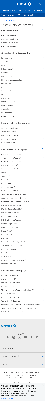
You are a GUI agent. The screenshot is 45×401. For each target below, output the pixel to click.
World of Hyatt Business (10, 301)
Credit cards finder (8, 46)
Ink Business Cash (8, 279)
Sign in (42, 4)
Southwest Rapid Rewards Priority (14, 198)
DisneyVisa (6, 231)
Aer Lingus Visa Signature (11, 245)
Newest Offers (6, 65)
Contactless (5, 109)
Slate (3, 172)
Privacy (16, 375)
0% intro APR (6, 83)
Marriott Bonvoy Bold (10, 213)
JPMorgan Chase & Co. (33, 372)
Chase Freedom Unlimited (11, 161)
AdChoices (32, 378)
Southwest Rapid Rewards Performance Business (20, 304)
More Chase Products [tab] (23, 356)
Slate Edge (6, 176)
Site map (23, 378)
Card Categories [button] (11, 15)
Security (24, 375)
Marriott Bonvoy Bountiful (11, 209)
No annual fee (6, 76)
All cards (4, 62)
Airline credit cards (8, 139)
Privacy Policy (7, 398)
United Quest (7, 183)
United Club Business (10, 297)
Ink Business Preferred (10, 283)
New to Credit (6, 113)
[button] (43, 385)
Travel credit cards (8, 132)
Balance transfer (7, 69)
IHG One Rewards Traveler (11, 220)
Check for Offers (25, 10)
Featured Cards (9, 10)
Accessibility (13, 378)
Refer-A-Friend (7, 105)
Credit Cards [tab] (23, 348)
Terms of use (34, 375)
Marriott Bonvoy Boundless (12, 205)
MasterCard (5, 98)
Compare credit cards (9, 43)
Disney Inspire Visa (9, 224)
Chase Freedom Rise (9, 169)
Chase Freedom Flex (9, 165)
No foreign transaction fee (11, 80)
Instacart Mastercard (9, 264)
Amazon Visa (6, 256)
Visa (2, 94)
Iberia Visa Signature (9, 249)
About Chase (8, 372)
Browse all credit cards (10, 39)
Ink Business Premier (10, 286)
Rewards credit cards (9, 135)
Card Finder (38, 10)
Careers (8, 375)
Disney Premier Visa (10, 227)
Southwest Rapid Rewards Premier (15, 202)
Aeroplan (5, 238)
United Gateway (8, 187)
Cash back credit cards (10, 128)
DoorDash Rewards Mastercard (13, 260)
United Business (8, 294)
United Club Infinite (9, 191)
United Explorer (8, 180)
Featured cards (7, 58)
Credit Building (7, 91)
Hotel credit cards (8, 143)
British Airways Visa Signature (13, 242)
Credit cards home (9, 20)
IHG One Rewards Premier (11, 216)
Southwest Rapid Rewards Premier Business (18, 308)
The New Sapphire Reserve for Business (17, 290)
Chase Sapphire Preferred (11, 154)
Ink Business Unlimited (10, 275)
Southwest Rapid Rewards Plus (13, 194)
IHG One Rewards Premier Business (15, 312)
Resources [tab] (23, 364)
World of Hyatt (6, 234)
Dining (3, 87)
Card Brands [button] (34, 15)
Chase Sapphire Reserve (11, 158)
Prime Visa (5, 253)
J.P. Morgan (19, 372)
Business (4, 73)
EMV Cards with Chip (9, 102)
